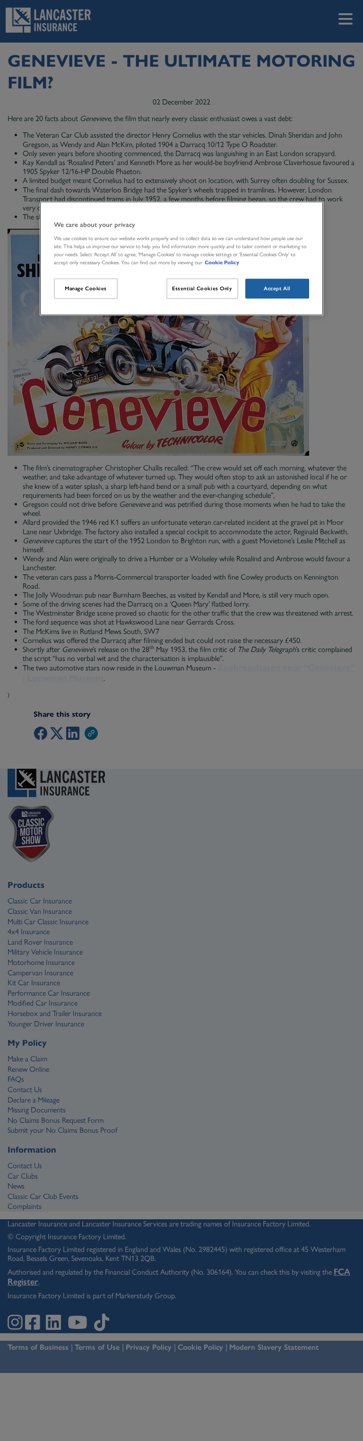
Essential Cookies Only (202, 288)
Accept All (277, 288)
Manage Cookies (86, 288)
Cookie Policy (222, 262)
